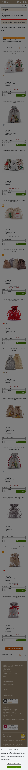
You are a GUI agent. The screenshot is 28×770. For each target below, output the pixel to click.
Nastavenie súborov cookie (14, 763)
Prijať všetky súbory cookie (14, 767)
